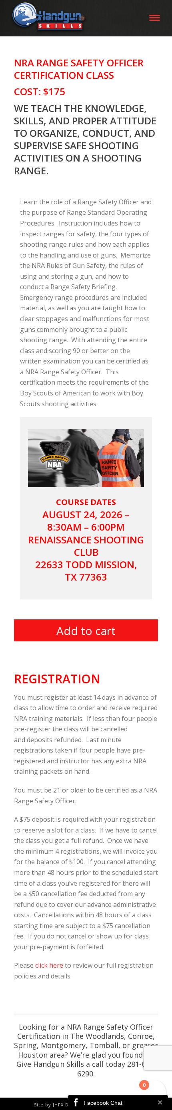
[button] (86, 632)
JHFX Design (67, 1105)
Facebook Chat (103, 1103)
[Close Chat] (160, 1102)
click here (49, 965)
